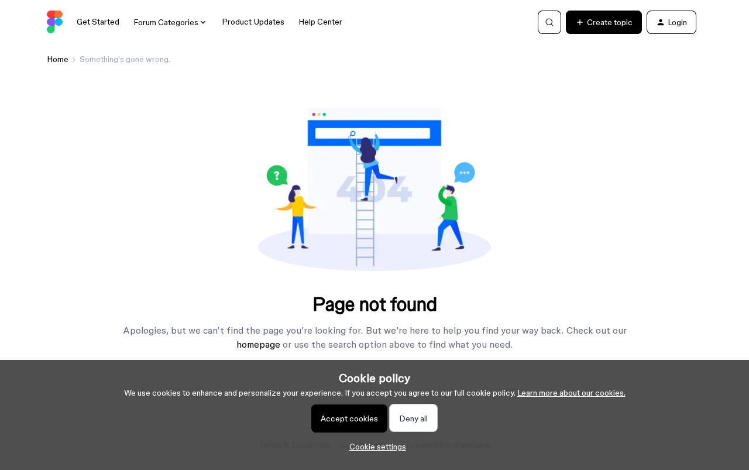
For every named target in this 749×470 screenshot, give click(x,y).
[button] (604, 22)
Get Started (98, 21)
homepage (258, 344)
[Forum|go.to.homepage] (55, 22)
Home (57, 59)
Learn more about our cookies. (571, 392)
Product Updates (253, 21)
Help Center (320, 21)
